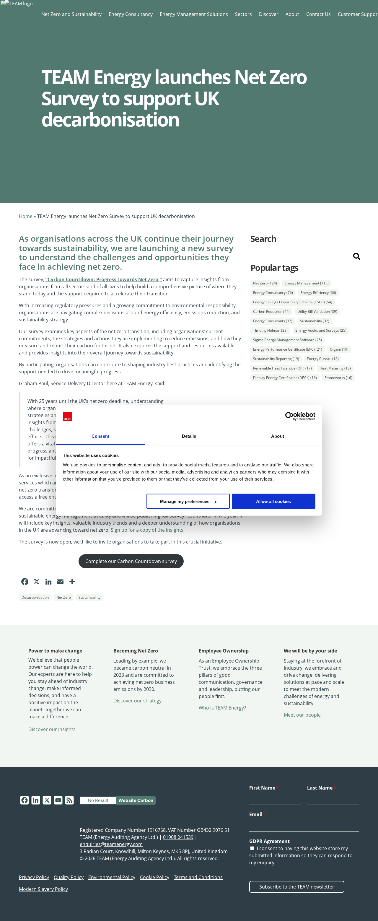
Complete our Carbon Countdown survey (131, 561)
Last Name (321, 788)
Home (25, 216)
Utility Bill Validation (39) (317, 311)
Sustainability (89, 597)
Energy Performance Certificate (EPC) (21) (287, 349)
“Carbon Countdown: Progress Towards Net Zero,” (103, 279)
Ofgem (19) (339, 349)
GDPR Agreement (269, 841)
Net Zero (63, 597)
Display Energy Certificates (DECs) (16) (285, 377)
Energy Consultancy (131, 14)
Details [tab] (189, 435)
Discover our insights (52, 729)
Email (257, 814)
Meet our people (302, 715)
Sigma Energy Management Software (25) (287, 339)
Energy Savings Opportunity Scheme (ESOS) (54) (292, 302)
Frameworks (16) (338, 377)
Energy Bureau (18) (323, 358)
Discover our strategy (137, 700)
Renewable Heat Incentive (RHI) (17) (282, 368)
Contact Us (318, 14)
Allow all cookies (273, 501)
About (292, 14)
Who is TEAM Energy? (222, 707)
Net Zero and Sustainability (71, 14)
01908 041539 (178, 837)
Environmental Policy (111, 877)
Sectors (243, 14)
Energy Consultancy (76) (273, 292)
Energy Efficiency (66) (318, 292)
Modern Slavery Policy (43, 889)
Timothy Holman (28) (270, 330)
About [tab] (277, 435)
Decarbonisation (35, 597)
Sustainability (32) (314, 320)
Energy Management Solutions (194, 14)
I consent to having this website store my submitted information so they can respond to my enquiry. (301, 855)
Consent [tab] (100, 435)
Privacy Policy (34, 877)
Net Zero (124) (265, 283)
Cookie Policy (154, 877)
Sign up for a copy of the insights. (148, 530)
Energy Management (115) (307, 283)
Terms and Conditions (198, 877)
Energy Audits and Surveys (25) (320, 330)
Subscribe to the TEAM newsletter (296, 886)
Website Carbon (135, 800)
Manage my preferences (184, 501)
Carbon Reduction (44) (271, 311)
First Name (264, 788)
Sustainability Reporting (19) (276, 358)
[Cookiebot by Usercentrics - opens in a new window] (289, 416)
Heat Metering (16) (335, 368)
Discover (268, 14)
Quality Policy (69, 877)
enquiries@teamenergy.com (111, 844)
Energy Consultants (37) (272, 320)
